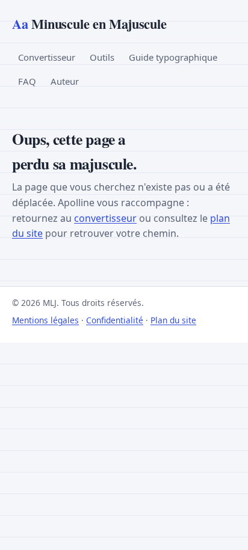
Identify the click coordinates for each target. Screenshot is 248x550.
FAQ (27, 81)
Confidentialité (114, 320)
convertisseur (105, 218)
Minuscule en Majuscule (89, 24)
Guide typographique (173, 57)
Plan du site (173, 320)
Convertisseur (46, 57)
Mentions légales (45, 320)
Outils (102, 57)
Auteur (65, 81)
